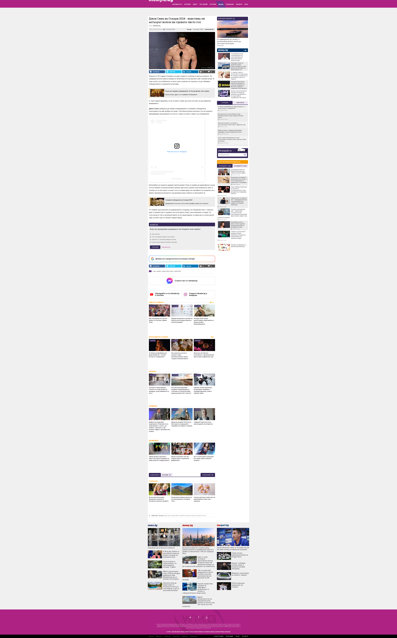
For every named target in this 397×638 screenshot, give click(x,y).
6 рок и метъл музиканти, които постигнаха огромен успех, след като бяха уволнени (232, 139)
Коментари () (209, 29)
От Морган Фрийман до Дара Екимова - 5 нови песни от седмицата (158, 355)
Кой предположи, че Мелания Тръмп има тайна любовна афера (238, 171)
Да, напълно (156, 234)
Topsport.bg (176, 636)
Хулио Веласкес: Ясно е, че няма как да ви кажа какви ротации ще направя (233, 548)
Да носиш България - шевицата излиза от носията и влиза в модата (158, 499)
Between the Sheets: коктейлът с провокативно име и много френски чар (204, 355)
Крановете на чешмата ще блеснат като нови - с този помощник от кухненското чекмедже (239, 180)
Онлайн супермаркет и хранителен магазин (238, 245)
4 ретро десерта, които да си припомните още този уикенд (204, 499)
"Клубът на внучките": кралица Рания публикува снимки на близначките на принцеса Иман (238, 235)
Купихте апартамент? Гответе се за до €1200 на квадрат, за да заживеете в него (159, 390)
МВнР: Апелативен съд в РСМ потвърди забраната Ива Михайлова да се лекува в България (171, 575)
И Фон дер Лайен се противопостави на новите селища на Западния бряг (171, 554)
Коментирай (206, 475)
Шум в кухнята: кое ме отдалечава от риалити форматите (180, 458)
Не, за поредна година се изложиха (163, 237)
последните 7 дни (225, 166)
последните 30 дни (240, 166)
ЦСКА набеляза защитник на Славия (238, 585)
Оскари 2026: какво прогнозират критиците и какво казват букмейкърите (204, 321)
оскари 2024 (177, 271)
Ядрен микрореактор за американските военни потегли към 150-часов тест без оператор (198, 601)
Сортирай (165, 475)
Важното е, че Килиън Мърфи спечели (164, 239)
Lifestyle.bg (167, 636)
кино (154, 271)
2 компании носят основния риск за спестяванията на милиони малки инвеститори (237, 57)
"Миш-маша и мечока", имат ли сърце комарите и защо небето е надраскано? (159, 458)
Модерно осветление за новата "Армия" (240, 574)
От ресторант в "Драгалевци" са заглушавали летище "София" (169, 564)
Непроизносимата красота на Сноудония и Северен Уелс (181, 499)
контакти (245, 636)
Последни (224, 102)
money (223, 50)
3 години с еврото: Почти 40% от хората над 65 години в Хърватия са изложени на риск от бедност (239, 75)
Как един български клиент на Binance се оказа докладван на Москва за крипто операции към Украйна (239, 85)
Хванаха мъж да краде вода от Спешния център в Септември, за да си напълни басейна (171, 586)
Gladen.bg (185, 636)
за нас (238, 636)
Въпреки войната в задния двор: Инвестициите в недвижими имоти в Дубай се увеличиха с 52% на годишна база (198, 550)
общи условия (218, 636)
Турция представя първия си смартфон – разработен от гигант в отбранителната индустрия (197, 588)
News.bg (151, 636)
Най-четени (240, 102)
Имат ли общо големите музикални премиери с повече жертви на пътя (230, 131)
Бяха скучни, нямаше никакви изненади (164, 242)
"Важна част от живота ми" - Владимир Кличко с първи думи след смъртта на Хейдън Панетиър (239, 201)
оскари (163, 271)
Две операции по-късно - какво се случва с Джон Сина (158, 320)
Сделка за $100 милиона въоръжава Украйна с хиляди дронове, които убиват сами (203, 390)
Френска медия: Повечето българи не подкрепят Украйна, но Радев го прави (181, 424)
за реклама (229, 636)
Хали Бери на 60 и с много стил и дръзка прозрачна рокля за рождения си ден (238, 224)
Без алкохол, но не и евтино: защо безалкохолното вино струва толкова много (179, 355)
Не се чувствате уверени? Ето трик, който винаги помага (204, 458)
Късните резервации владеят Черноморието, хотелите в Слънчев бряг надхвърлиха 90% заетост (181, 390)
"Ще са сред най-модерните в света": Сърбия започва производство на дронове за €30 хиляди (198, 574)
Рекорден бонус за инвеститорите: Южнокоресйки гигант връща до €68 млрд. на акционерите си (238, 66)
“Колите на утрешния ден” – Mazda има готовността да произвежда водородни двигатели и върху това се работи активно (232, 213)
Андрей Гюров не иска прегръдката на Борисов (203, 423)
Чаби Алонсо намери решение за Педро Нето (240, 555)
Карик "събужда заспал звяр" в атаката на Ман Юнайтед (238, 566)
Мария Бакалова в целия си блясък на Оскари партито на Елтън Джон (182, 320)
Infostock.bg (193, 636)
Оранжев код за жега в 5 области (161, 548)
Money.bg (158, 636)
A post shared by (176, 179)
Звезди (189, 29)
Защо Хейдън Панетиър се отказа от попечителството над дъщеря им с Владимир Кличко (239, 190)
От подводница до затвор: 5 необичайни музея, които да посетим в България (229, 41)
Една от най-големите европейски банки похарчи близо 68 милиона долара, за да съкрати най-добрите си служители (198, 561)
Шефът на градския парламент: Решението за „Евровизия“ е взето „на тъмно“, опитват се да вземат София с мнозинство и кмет (159, 426)
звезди (159, 271)
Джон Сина (169, 271)
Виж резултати (166, 247)
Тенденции (220, 45)
